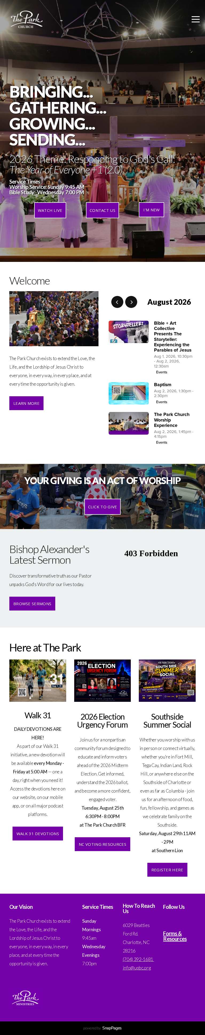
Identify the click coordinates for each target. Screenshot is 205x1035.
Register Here (167, 869)
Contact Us (102, 210)
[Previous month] (117, 302)
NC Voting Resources (102, 844)
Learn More (26, 403)
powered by (102, 1028)
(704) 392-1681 (138, 959)
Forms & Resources (175, 936)
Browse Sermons (32, 603)
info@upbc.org (137, 968)
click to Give (102, 506)
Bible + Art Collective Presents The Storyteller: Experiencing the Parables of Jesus (172, 336)
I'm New (151, 209)
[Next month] (131, 302)
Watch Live (50, 210)
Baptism (162, 384)
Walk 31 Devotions (38, 833)
